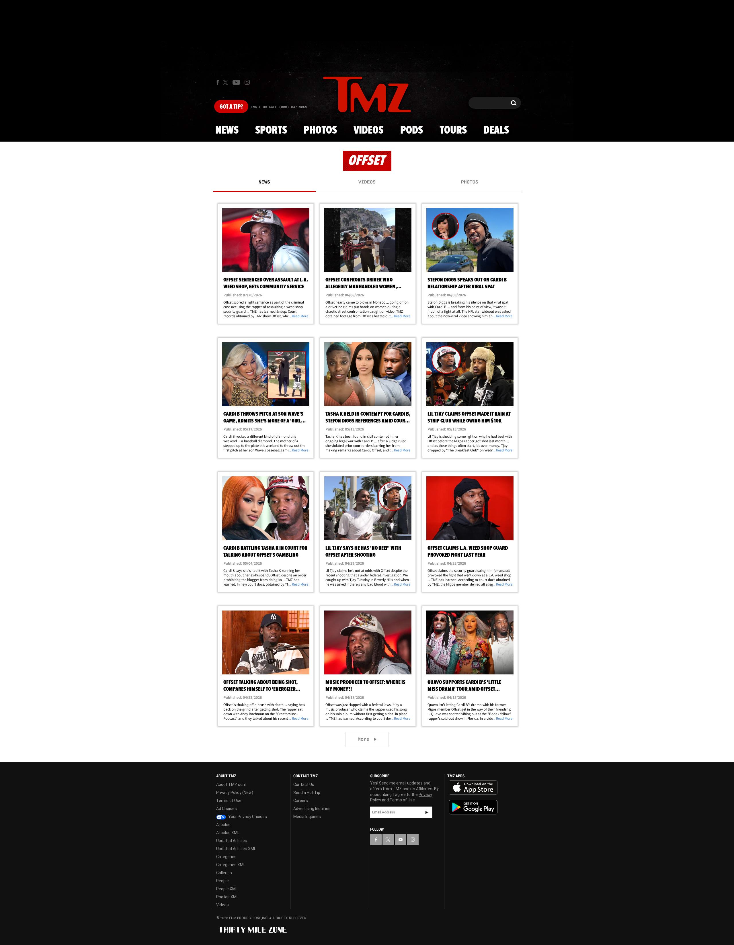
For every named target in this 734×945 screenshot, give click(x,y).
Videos (368, 130)
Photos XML (227, 897)
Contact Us (303, 784)
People (222, 881)
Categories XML (230, 864)
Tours (453, 130)
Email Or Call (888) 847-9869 (279, 107)
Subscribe (426, 812)
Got (231, 107)
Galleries (224, 872)
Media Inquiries (307, 816)
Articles (223, 824)
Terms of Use (228, 800)
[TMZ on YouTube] (400, 839)
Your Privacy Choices (247, 816)
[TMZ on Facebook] (217, 82)
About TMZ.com (231, 784)
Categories (226, 856)
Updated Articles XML (236, 848)
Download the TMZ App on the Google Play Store (473, 807)
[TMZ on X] (226, 82)
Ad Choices (226, 808)
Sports (271, 130)
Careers (300, 800)
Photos (320, 130)
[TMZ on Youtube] (236, 82)
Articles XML (227, 832)
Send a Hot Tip (306, 792)
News (227, 130)
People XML (227, 889)
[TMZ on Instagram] (247, 82)
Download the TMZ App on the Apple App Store (473, 787)
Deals (496, 130)
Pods (411, 130)
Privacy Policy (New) (234, 792)
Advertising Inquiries (312, 808)
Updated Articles (231, 840)
